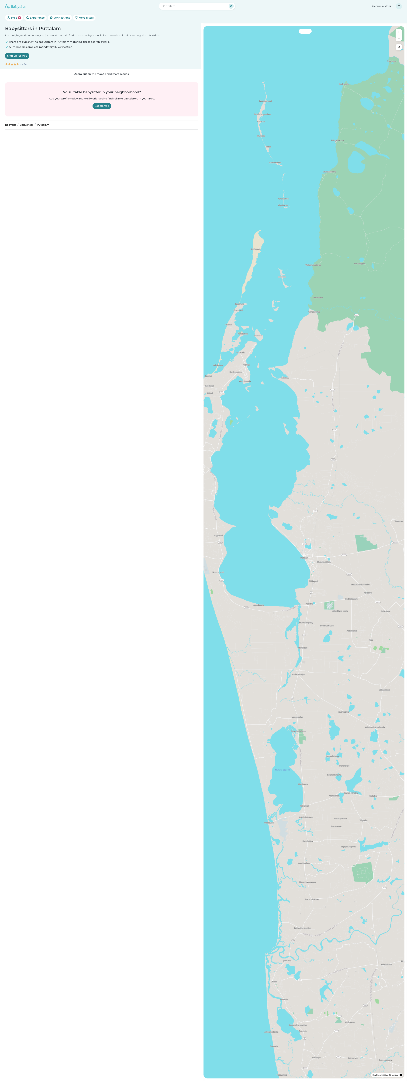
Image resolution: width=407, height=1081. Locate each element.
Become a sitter (381, 6)
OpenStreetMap (391, 1075)
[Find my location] (399, 47)
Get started (101, 105)
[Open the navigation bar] (399, 6)
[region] (304, 552)
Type (15, 17)
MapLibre (377, 1075)
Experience (37, 17)
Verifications (61, 17)
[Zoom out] (399, 38)
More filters (86, 17)
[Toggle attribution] (401, 1075)
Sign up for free (17, 55)
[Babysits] (15, 6)
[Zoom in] (399, 32)
